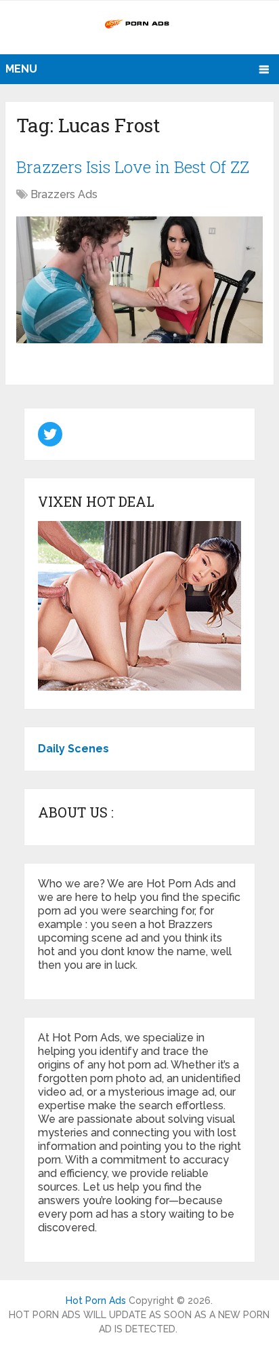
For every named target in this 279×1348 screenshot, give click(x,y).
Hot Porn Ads (96, 1300)
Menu (21, 68)
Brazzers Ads (64, 194)
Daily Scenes (73, 748)
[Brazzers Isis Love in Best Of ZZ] (139, 279)
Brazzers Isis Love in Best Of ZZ (132, 167)
